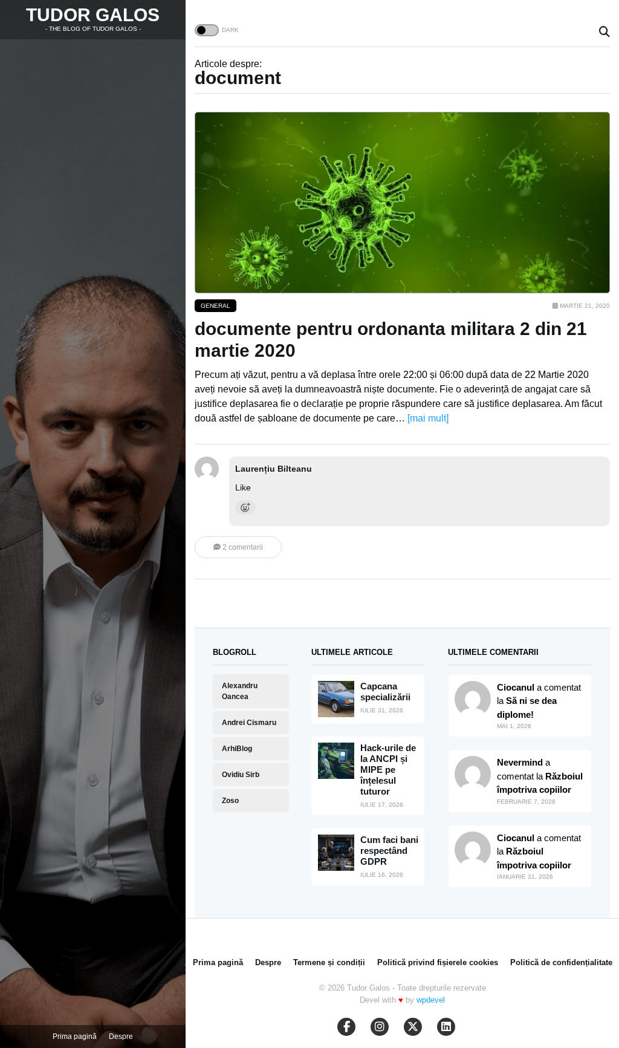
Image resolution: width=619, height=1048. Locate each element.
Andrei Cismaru (249, 722)
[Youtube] (380, 1027)
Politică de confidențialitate (561, 962)
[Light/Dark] (207, 30)
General (215, 305)
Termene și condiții (329, 962)
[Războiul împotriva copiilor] (473, 850)
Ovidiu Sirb (240, 774)
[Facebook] (346, 1027)
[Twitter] (413, 1027)
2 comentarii (242, 547)
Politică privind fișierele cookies (437, 962)
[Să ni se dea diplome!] (473, 774)
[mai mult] (428, 418)
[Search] (604, 32)
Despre (121, 1036)
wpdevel (430, 999)
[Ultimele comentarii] (473, 699)
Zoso (230, 800)
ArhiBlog (237, 748)
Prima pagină (75, 1036)
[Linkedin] (446, 1027)
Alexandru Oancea (240, 691)
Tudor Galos (93, 15)
